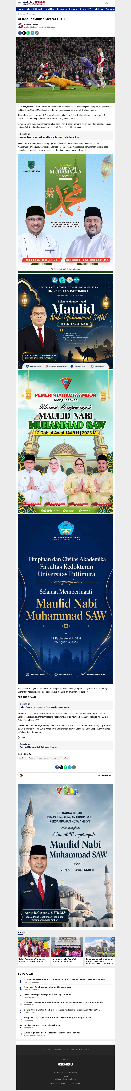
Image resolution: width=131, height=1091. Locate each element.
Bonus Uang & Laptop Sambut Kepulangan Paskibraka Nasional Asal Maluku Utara (63, 1010)
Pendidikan (49, 9)
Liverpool (55, 758)
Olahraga (31, 14)
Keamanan (62, 9)
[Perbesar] (65, 102)
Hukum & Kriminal (34, 9)
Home (20, 9)
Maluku (66, 758)
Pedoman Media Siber (51, 1050)
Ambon (22, 758)
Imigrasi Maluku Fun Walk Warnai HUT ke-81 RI (64, 960)
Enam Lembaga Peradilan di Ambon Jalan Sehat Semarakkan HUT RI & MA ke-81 (99, 962)
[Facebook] (20, 33)
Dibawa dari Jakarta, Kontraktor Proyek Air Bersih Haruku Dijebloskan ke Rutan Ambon (65, 979)
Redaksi (79, 1050)
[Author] (20, 25)
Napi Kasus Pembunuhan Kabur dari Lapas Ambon (47, 987)
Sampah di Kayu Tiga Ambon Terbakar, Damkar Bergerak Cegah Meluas (57, 1018)
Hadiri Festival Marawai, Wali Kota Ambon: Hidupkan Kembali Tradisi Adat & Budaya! (64, 1002)
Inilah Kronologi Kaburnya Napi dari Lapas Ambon (44, 707)
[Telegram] (32, 33)
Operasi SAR (85, 9)
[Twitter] (24, 33)
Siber (87, 1050)
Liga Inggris (43, 758)
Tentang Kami (68, 1050)
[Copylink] (37, 33)
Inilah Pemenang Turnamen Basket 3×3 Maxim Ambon (32, 960)
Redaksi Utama (31, 25)
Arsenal (32, 758)
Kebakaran (98, 9)
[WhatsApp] (28, 33)
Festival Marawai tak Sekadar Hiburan (38, 747)
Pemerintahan (112, 9)
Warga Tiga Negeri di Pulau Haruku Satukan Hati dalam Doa (49, 137)
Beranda (21, 14)
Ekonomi (73, 9)
